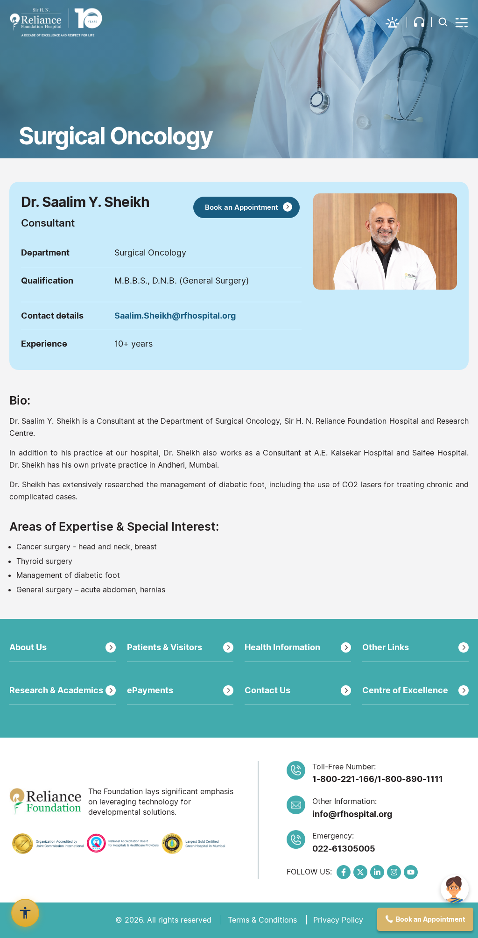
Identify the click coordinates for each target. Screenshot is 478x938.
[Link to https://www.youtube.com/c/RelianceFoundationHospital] (411, 872)
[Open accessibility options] (25, 913)
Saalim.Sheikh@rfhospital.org (175, 315)
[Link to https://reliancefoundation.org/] (45, 801)
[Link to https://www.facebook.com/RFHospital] (344, 872)
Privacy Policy (338, 919)
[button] (396, 22)
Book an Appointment (241, 207)
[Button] (462, 22)
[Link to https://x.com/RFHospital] (360, 872)
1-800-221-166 (343, 779)
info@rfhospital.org (352, 814)
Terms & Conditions (262, 919)
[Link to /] (56, 22)
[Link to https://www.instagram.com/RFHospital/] (394, 872)
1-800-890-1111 (410, 779)
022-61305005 (343, 848)
